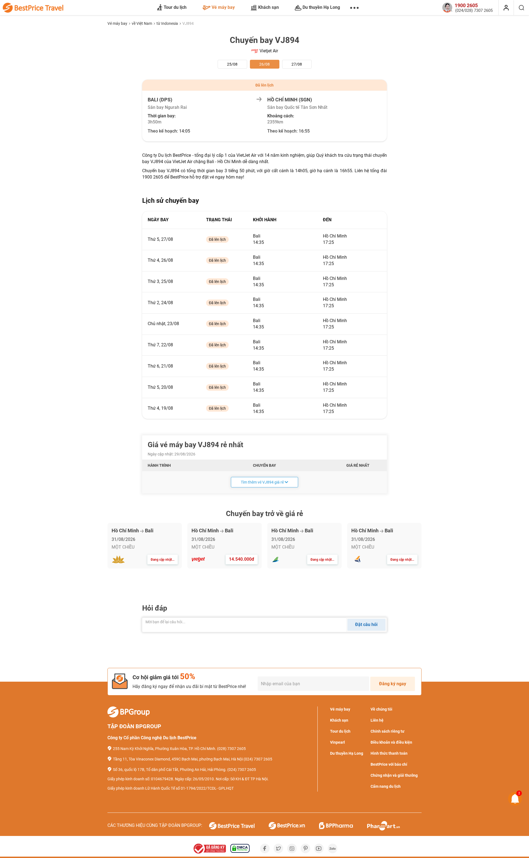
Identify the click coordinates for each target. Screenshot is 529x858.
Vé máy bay (223, 7)
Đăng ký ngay (392, 683)
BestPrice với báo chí (389, 764)
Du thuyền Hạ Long (321, 7)
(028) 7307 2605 (231, 748)
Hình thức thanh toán (389, 753)
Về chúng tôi (381, 709)
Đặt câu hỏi (366, 624)
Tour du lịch (175, 7)
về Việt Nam (142, 23)
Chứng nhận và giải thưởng (394, 775)
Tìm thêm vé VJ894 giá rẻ (262, 482)
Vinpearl (337, 742)
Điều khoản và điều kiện (391, 742)
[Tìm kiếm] (521, 7)
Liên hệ (377, 720)
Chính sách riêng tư (387, 731)
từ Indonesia (167, 23)
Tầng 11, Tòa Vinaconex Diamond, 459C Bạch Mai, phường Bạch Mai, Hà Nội (178, 759)
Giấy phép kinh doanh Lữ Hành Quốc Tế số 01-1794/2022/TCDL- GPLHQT (170, 788)
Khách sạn (268, 7)
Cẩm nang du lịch (386, 786)
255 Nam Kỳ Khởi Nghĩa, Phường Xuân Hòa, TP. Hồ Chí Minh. (164, 748)
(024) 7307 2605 (258, 759)
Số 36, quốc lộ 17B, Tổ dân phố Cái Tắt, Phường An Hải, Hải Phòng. (169, 769)
